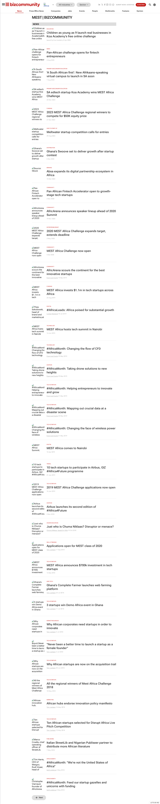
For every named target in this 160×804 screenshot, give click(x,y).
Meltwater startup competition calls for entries (78, 132)
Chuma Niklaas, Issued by (55, 530)
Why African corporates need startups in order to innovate (79, 626)
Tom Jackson (51, 550)
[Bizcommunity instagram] (107, 4)
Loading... (5, 803)
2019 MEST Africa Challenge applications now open (81, 487)
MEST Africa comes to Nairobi (67, 448)
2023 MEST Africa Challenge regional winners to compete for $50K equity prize (78, 114)
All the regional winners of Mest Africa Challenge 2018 (79, 685)
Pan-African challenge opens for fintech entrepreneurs (73, 54)
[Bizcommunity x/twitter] (102, 4)
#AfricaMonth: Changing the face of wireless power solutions (81, 430)
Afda (66, 530)
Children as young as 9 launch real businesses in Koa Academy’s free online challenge (79, 34)
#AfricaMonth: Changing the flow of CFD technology (74, 350)
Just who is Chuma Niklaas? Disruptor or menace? (80, 526)
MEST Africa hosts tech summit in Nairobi (74, 329)
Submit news (121, 4)
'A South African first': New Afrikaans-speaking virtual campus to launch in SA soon (77, 74)
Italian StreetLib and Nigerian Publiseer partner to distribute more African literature (79, 744)
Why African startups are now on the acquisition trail (81, 664)
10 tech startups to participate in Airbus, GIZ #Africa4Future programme (76, 469)
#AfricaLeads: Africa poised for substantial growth (80, 310)
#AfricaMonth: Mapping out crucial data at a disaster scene (76, 410)
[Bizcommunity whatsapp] (113, 4)
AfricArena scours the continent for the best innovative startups (76, 272)
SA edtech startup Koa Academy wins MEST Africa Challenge (80, 94)
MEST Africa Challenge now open (69, 251)
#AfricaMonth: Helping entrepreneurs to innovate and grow (79, 390)
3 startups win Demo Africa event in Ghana (75, 605)
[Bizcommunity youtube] (110, 4)
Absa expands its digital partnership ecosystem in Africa (80, 173)
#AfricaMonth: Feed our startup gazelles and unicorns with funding (77, 784)
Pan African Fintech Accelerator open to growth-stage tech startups (79, 193)
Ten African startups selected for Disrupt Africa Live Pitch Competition (81, 724)
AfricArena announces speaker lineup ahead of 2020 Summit (81, 213)
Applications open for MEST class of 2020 (74, 546)
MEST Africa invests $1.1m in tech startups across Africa (80, 292)
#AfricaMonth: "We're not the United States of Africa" (77, 764)
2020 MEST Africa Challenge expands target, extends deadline (76, 233)
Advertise (130, 4)
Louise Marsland (52, 314)
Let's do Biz (154, 803)
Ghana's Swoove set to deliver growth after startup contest (80, 153)
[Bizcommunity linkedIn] (99, 4)
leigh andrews (51, 770)
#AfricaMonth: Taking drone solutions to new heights (77, 370)
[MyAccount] (155, 5)
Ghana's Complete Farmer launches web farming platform (79, 587)
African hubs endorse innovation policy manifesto (79, 703)
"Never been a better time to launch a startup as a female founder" (80, 646)
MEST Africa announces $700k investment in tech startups (79, 567)
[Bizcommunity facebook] (105, 4)
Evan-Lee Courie (52, 278)
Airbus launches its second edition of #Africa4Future (71, 508)
